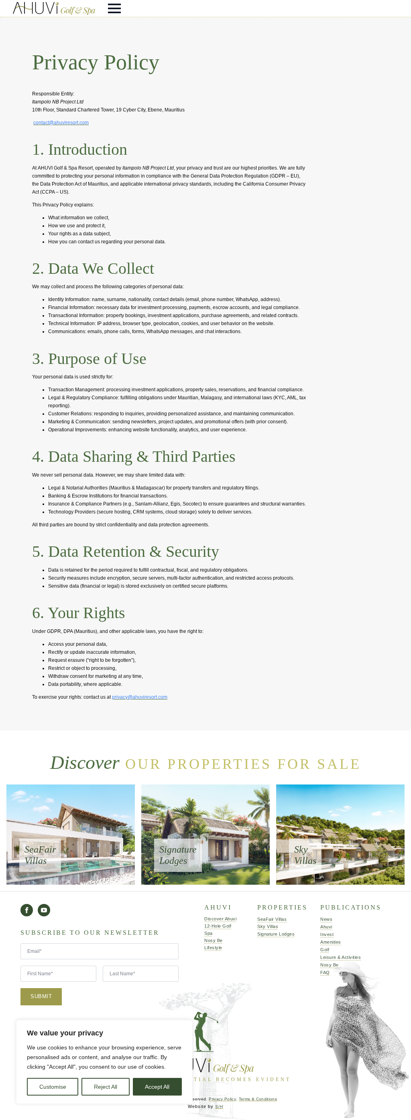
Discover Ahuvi (214, 918)
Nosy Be (213, 940)
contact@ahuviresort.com (61, 122)
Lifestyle (213, 947)
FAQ (325, 972)
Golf (324, 949)
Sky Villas (267, 926)
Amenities (330, 942)
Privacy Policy (222, 1099)
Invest (327, 934)
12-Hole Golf (214, 926)
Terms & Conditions (258, 1099)
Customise (52, 1087)
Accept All (157, 1087)
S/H (219, 1106)
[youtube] (44, 910)
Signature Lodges (270, 934)
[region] (104, 1062)
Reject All (105, 1087)
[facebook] (26, 910)
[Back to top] (393, 1102)
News (326, 919)
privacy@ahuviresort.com (139, 697)
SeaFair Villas (270, 919)
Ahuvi (326, 926)
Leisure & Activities (335, 957)
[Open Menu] (114, 8)
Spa (208, 933)
